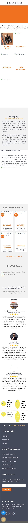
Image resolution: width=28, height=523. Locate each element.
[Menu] (2, 3)
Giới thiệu (5, 436)
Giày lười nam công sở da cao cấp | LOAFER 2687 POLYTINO (21, 229)
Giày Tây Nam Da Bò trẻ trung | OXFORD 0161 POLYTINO (7, 229)
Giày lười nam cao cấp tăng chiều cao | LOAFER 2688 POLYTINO (7, 250)
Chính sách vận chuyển (9, 461)
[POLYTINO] (14, 2)
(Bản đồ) (19, 506)
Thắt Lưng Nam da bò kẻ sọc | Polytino (21, 249)
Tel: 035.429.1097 (9, 508)
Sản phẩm (5, 439)
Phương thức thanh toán (10, 457)
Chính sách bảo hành (9, 468)
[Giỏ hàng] (26, 2)
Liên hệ (4, 443)
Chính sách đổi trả (8, 465)
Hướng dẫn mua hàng (9, 454)
